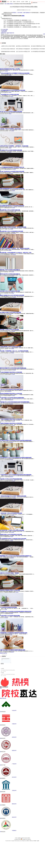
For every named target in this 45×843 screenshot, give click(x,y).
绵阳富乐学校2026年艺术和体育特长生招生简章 (11, 534)
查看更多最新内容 (3, 653)
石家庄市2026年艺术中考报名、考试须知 (9, 573)
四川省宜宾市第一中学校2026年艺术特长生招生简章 (12, 530)
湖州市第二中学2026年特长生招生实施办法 (10, 269)
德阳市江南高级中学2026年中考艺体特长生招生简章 (12, 295)
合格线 (5, 609)
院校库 (14, 1)
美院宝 (28, 840)
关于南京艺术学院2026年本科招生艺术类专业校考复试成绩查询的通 (15, 440)
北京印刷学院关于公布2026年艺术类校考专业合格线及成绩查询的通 (15, 457)
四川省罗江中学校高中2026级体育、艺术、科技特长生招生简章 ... (15, 248)
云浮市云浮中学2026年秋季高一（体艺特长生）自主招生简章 (14, 146)
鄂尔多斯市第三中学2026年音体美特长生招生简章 (11, 231)
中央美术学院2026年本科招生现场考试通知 (10, 615)
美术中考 (18, 1)
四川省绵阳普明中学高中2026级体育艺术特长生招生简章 (13, 538)
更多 (1, 688)
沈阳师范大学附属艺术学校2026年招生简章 (10, 590)
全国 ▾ (8, 1)
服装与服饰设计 (26, 12)
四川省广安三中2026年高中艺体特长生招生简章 (11, 111)
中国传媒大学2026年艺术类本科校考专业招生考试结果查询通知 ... (15, 402)
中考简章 (6, 71)
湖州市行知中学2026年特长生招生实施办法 (10, 274)
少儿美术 (22, 1)
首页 (11, 1)
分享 (44, 34)
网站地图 (35, 840)
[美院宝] (3, 2)
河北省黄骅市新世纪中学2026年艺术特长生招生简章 (12, 205)
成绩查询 (9, 391)
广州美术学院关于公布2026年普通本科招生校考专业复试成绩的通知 (15, 474)
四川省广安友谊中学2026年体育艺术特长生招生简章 (12, 171)
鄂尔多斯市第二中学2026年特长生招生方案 (10, 210)
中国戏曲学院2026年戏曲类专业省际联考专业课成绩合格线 (13, 632)
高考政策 (11, 613)
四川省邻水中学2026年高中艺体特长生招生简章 (11, 150)
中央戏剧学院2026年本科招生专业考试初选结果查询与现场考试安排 (15, 611)
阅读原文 (2, 34)
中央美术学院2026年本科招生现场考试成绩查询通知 (12, 397)
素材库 (26, 1)
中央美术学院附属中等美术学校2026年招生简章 (11, 372)
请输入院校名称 (3, 698)
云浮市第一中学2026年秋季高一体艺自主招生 (10, 128)
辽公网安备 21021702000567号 (26, 839)
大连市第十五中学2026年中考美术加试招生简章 (11, 479)
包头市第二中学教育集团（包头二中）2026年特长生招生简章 (14, 351)
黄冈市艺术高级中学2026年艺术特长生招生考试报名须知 (13, 368)
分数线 (8, 3)
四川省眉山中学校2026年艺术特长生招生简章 (10, 312)
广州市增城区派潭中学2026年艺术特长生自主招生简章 (12, 90)
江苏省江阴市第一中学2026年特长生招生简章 (10, 346)
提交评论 (2, 663)
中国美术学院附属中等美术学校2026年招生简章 (11, 423)
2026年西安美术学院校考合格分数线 (8, 607)
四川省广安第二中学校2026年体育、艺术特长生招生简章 (13, 227)
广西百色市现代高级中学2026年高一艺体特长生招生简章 (13, 496)
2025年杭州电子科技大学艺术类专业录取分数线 (8, 670)
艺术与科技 (19, 12)
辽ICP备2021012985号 (18, 839)
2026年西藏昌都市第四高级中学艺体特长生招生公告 (12, 167)
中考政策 (14, 370)
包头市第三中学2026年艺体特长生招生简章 (10, 291)
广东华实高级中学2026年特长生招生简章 (9, 94)
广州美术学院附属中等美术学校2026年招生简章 (11, 419)
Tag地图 (38, 840)
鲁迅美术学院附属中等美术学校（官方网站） (10, 69)
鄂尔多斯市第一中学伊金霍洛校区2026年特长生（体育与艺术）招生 (15, 252)
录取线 (11, 3)
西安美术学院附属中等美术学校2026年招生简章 (11, 393)
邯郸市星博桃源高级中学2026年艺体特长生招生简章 (12, 188)
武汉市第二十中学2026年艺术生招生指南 (9, 329)
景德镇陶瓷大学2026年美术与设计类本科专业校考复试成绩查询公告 (15, 555)
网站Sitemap (31, 840)
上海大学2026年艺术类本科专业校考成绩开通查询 (11, 389)
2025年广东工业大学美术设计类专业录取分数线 (8, 674)
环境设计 (14, 12)
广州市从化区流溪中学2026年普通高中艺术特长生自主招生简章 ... (15, 73)
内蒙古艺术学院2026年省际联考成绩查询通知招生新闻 (12, 650)
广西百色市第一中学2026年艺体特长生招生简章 (11, 513)
